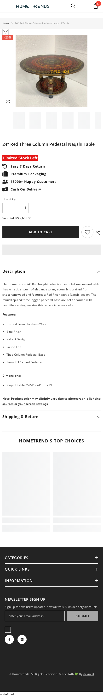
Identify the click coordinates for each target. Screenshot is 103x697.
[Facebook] (9, 639)
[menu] (5, 6)
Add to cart (41, 232)
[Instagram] (22, 639)
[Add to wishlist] (87, 232)
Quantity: (9, 199)
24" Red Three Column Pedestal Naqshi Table (48, 144)
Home (5, 23)
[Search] (73, 6)
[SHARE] (97, 232)
